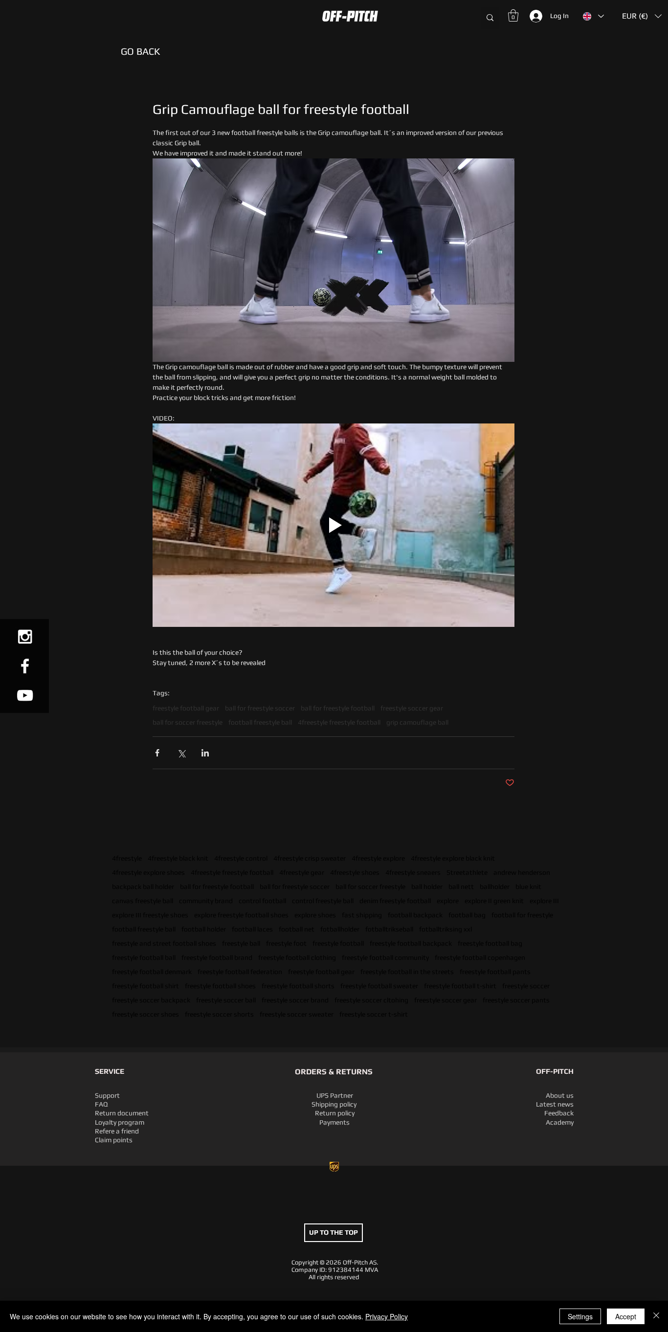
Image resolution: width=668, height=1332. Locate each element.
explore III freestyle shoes (150, 915)
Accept (625, 1316)
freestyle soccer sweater (297, 1014)
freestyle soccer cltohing (371, 1000)
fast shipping (362, 915)
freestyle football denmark (152, 972)
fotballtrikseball (389, 929)
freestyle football (338, 943)
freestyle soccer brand (295, 1000)
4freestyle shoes (354, 872)
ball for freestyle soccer (295, 886)
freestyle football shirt (145, 986)
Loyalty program (119, 1122)
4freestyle (127, 858)
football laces (252, 929)
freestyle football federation (240, 972)
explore (448, 901)
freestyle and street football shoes (164, 943)
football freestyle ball (144, 929)
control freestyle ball (323, 901)
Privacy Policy (386, 1316)
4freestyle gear (301, 872)
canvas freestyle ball (142, 901)
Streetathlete (467, 872)
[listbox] (642, 16)
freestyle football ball (144, 957)
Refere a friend (117, 1131)
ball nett (461, 886)
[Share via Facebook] (157, 752)
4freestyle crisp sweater (309, 858)
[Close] (656, 1316)
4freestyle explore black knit (453, 858)
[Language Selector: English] (593, 16)
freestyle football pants (495, 972)
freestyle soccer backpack (151, 1000)
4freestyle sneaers (413, 872)
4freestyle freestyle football (232, 872)
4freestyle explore (378, 858)
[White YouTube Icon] (25, 695)
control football (262, 901)
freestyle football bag (490, 943)
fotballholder (339, 929)
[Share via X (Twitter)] (181, 752)
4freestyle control (240, 858)
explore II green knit (494, 901)
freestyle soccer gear (445, 1000)
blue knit (528, 886)
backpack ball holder (143, 886)
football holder (203, 929)
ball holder (427, 886)
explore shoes (315, 915)
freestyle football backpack (411, 943)
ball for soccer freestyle (370, 886)
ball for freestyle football (217, 886)
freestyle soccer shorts (219, 1014)
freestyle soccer (526, 986)
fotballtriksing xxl (445, 929)
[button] (97, 16)
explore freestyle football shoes (241, 915)
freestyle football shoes (220, 986)
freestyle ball (241, 943)
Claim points (114, 1140)
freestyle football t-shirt (460, 986)
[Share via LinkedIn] (205, 752)
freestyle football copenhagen (480, 957)
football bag (467, 915)
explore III (544, 901)
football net (296, 929)
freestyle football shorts (298, 986)
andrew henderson (521, 872)
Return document (122, 1113)
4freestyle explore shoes (148, 872)
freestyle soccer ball (226, 1000)
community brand (206, 901)
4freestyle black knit (178, 858)
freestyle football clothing (297, 957)
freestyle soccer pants (516, 1000)
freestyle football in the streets (407, 972)
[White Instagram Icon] (25, 636)
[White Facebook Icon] (25, 666)
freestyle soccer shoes (145, 1014)
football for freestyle (522, 915)
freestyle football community (385, 957)
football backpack (415, 915)
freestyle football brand (216, 957)
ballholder (495, 886)
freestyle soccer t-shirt (373, 1014)
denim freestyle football (395, 901)
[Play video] (333, 525)
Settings (580, 1316)
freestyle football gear (321, 972)
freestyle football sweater (379, 986)
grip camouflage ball (417, 722)
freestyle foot (286, 943)
